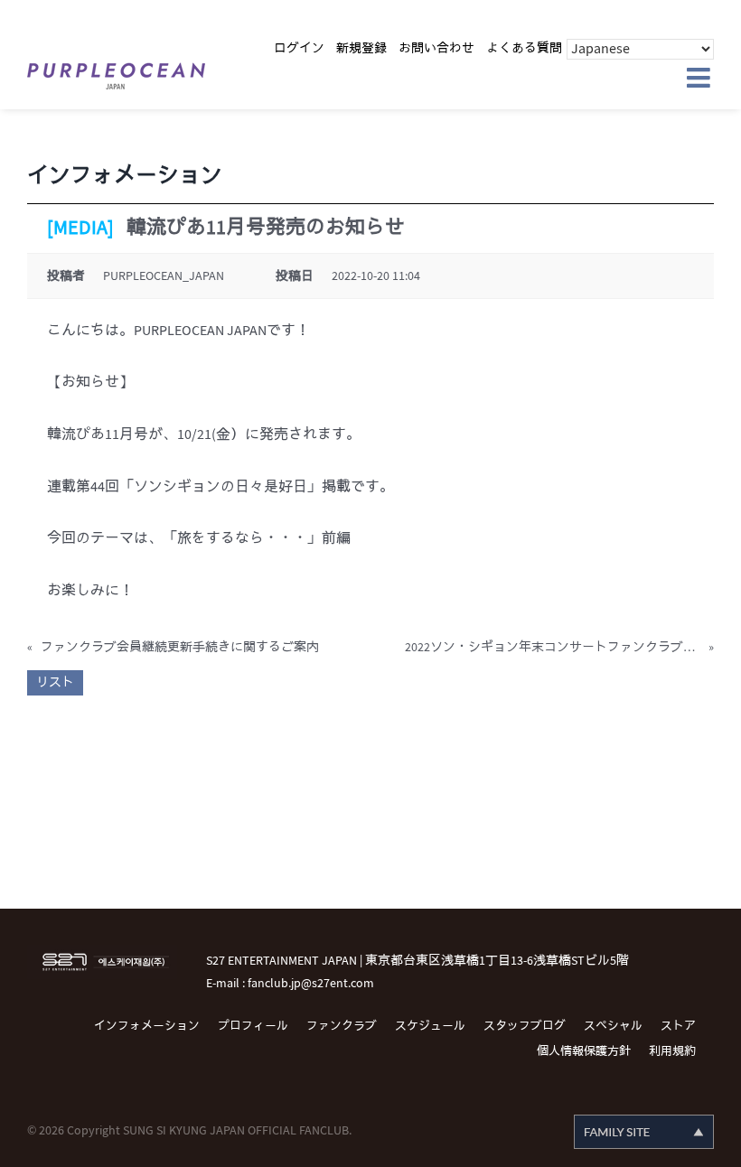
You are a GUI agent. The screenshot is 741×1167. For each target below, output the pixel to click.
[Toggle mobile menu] (700, 77)
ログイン (299, 48)
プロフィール (253, 1026)
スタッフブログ (524, 1026)
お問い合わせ (436, 48)
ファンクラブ (341, 1026)
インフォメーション (147, 1026)
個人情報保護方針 (584, 1051)
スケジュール (430, 1026)
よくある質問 (524, 48)
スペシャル (613, 1026)
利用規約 (672, 1051)
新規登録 (361, 48)
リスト (55, 682)
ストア (678, 1026)
